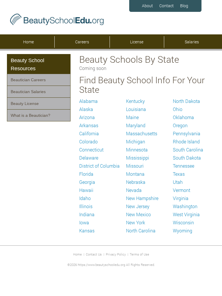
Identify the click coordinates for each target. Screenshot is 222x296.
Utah (178, 182)
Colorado (88, 141)
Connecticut (91, 150)
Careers (82, 42)
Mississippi (137, 158)
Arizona (87, 117)
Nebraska (135, 182)
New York (135, 222)
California (89, 133)
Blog (184, 5)
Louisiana (136, 109)
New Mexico (138, 214)
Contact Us (94, 254)
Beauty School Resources (27, 64)
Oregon (180, 125)
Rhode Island (186, 141)
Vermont (181, 190)
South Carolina (188, 150)
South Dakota (187, 158)
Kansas (87, 230)
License (136, 42)
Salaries (192, 42)
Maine (132, 117)
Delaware (88, 158)
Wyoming (182, 230)
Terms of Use (139, 254)
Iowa (84, 222)
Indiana (87, 214)
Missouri (135, 166)
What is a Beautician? (30, 115)
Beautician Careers (28, 79)
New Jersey (137, 206)
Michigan (135, 141)
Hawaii (86, 190)
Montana (135, 174)
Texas (179, 174)
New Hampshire (142, 198)
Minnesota (137, 150)
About (147, 5)
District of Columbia (99, 166)
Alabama (88, 101)
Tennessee (183, 166)
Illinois (85, 206)
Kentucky (135, 101)
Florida (86, 174)
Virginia (180, 198)
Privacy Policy (116, 254)
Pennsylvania (186, 133)
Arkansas (88, 125)
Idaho (85, 198)
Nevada (134, 190)
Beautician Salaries (28, 91)
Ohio (177, 109)
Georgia (87, 182)
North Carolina (141, 230)
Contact (166, 5)
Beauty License (25, 103)
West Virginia (186, 214)
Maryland (135, 125)
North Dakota (186, 101)
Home (28, 42)
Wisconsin (183, 222)
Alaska (86, 109)
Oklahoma (183, 117)
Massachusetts (141, 133)
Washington (185, 206)
